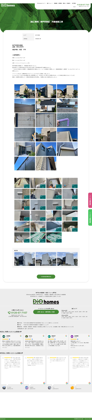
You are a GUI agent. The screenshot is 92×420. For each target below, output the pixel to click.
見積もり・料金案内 (66, 3)
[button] (91, 342)
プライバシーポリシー (88, 418)
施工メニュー (49, 3)
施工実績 (74, 3)
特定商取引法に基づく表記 (78, 418)
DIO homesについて (41, 3)
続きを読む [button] (4, 347)
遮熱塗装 (55, 3)
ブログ (74, 6)
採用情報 (60, 3)
